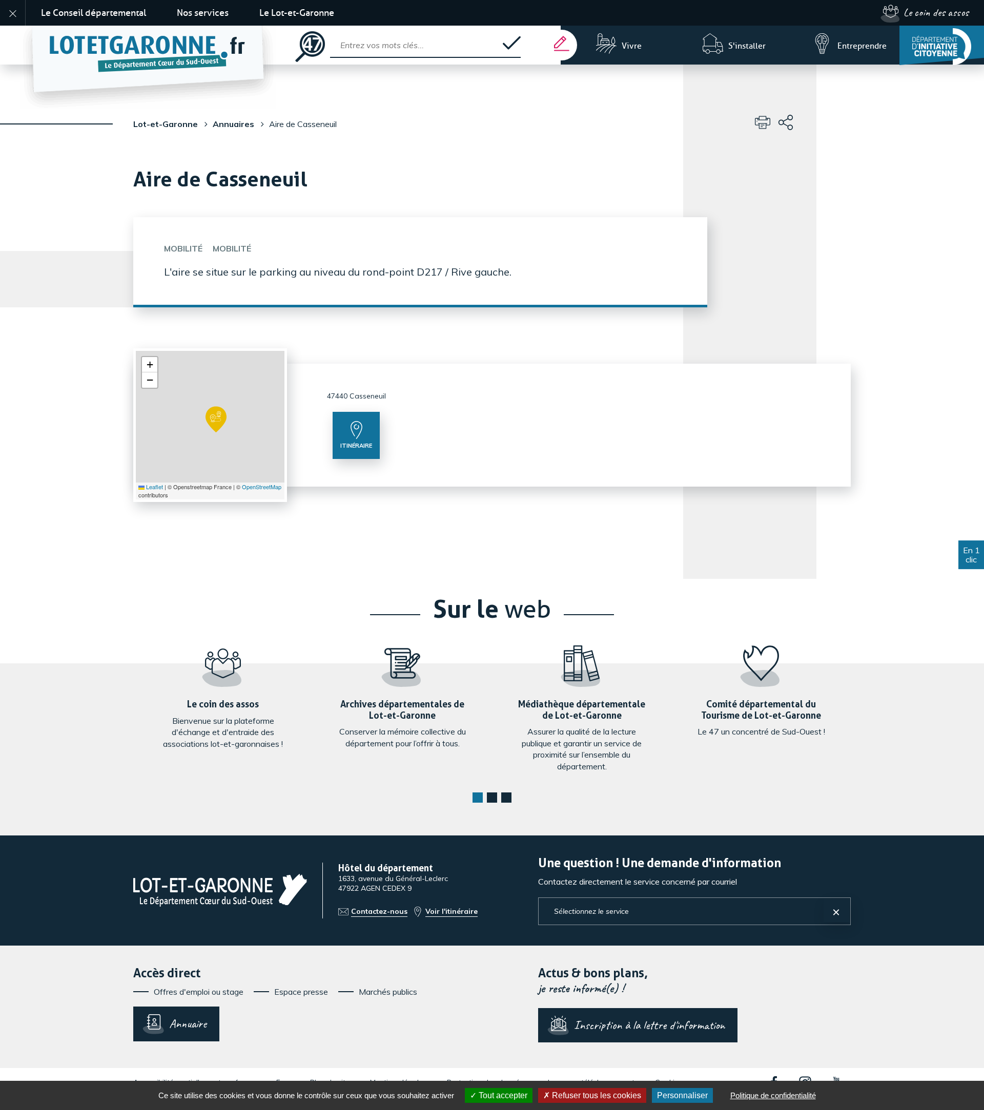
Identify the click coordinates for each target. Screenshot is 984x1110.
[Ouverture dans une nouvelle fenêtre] (941, 45)
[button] (216, 419)
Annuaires (233, 124)
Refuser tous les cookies (595, 1095)
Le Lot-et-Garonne (296, 12)
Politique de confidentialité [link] (773, 1095)
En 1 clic (971, 554)
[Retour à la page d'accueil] (158, 45)
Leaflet (154, 487)
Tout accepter (502, 1095)
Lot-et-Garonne (165, 124)
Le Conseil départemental (93, 12)
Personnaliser (682, 1095)
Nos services (203, 12)
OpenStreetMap (261, 487)
